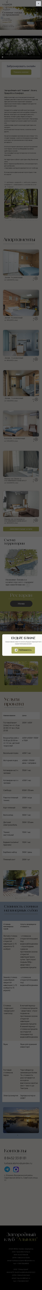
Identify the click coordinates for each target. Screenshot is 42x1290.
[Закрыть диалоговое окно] (38, 3)
